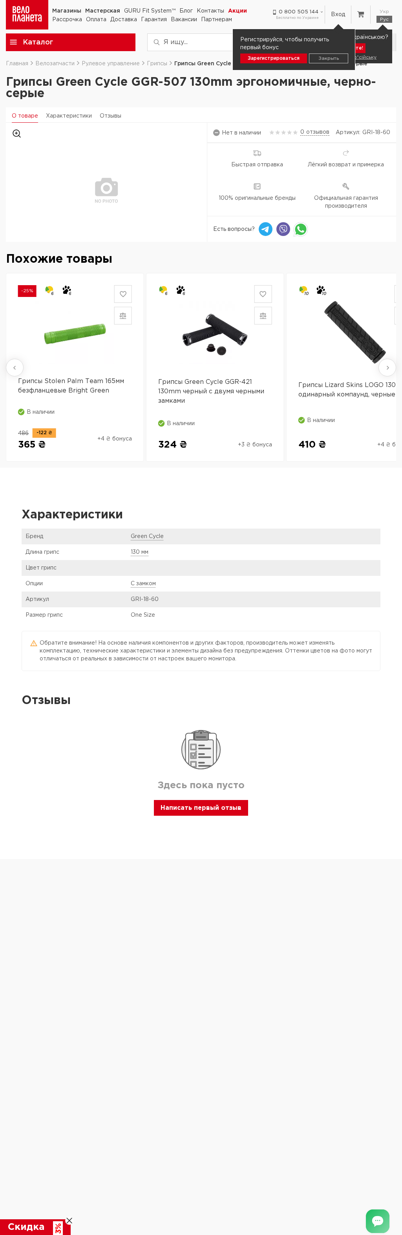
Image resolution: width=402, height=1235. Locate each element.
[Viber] (283, 229)
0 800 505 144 (298, 12)
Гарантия (154, 19)
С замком (143, 583)
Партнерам (216, 19)
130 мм (139, 552)
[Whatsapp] (301, 229)
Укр (384, 11)
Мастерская (102, 11)
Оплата (96, 19)
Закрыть (328, 58)
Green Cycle (147, 536)
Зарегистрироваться (274, 58)
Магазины (66, 11)
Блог (186, 11)
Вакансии (184, 19)
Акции (237, 11)
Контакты (210, 11)
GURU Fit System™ (149, 11)
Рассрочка (67, 19)
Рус (384, 19)
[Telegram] (265, 229)
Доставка (123, 19)
